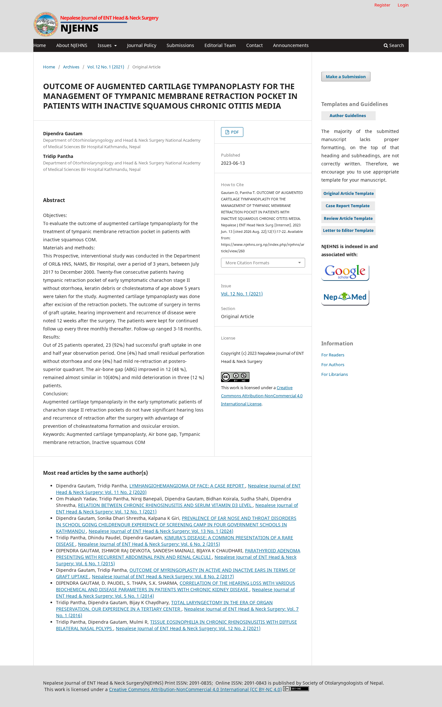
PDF (234, 132)
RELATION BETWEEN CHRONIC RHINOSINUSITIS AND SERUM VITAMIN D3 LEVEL (165, 505)
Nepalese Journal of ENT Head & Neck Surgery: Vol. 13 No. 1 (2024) (161, 531)
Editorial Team (220, 45)
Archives (71, 67)
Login (403, 5)
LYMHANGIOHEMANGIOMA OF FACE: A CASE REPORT (187, 486)
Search (396, 45)
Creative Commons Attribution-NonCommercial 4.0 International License (262, 396)
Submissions (180, 45)
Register (382, 5)
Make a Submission (346, 76)
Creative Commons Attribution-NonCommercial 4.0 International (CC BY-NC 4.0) (195, 689)
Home (39, 45)
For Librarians (334, 374)
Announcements (291, 45)
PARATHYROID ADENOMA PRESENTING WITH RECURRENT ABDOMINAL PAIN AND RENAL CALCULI (178, 553)
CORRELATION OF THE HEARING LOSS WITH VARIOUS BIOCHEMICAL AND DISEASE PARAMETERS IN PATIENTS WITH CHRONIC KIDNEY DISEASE (175, 586)
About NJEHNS (71, 45)
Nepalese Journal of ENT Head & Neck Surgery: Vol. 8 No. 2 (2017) (163, 576)
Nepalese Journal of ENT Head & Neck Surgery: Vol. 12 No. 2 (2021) (188, 628)
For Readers (332, 355)
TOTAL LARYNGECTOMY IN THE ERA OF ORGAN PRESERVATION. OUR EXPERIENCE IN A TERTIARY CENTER (164, 605)
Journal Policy (141, 45)
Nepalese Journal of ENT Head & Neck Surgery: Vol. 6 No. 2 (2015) (149, 544)
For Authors (332, 364)
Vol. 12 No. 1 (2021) (105, 67)
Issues (105, 45)
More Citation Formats (247, 263)
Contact (254, 45)
